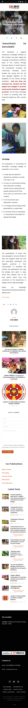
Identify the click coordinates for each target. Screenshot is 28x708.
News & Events (14, 18)
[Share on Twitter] (11, 38)
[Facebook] (9, 681)
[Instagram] (18, 681)
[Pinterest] (16, 38)
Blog (11, 504)
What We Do (6, 480)
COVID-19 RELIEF (21, 692)
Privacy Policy (18, 689)
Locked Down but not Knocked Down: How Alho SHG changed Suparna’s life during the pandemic (18, 529)
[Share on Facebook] (7, 38)
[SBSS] (14, 7)
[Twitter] (14, 681)
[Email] (21, 38)
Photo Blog (5, 297)
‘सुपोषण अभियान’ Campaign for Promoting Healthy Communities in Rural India (14, 377)
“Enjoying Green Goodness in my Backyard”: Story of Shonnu (16, 554)
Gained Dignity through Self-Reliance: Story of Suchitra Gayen (17, 541)
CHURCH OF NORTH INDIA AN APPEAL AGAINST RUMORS (14, 403)
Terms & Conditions (9, 692)
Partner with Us (18, 686)
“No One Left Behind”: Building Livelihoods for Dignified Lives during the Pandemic (14, 351)
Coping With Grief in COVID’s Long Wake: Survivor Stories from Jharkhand (16, 509)
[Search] (25, 1)
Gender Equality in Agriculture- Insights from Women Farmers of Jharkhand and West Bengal (17, 498)
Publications (8, 689)
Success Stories (7, 476)
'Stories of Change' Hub (18, 534)
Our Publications (7, 483)
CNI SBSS (10, 28)
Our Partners (7, 686)
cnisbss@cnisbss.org (11, 669)
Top (14, 704)
